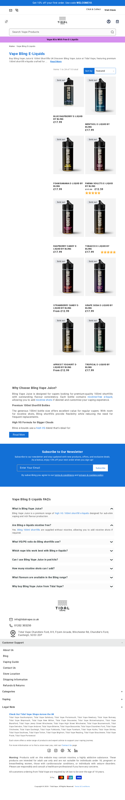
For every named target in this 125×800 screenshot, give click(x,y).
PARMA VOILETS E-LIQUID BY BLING (99, 184)
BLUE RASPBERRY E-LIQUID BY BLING (68, 117)
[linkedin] (76, 751)
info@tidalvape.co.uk (26, 619)
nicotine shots (44, 399)
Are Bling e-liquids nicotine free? (31, 525)
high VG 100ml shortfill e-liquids (72, 513)
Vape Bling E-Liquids (26, 46)
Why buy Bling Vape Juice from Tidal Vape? (38, 586)
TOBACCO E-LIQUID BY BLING (97, 247)
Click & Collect (93, 9)
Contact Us (9, 667)
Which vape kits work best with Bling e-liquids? (40, 550)
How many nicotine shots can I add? (33, 568)
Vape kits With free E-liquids (62, 39)
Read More (19, 434)
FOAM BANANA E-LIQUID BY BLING (68, 184)
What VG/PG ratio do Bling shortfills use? (36, 541)
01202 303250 (22, 625)
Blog (5, 656)
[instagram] (56, 751)
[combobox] (62, 32)
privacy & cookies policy (91, 475)
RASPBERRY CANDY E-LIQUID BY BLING (65, 247)
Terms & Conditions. (82, 786)
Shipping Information (15, 679)
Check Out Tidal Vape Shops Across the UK (31, 714)
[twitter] (69, 751)
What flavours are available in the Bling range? (40, 577)
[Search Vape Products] (112, 32)
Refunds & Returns (14, 685)
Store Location (11, 673)
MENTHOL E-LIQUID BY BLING (97, 125)
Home (11, 46)
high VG (40, 428)
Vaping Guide (11, 661)
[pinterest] (62, 751)
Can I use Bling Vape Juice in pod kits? (35, 559)
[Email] (12, 10)
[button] (6, 21)
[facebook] (49, 751)
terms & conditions (64, 475)
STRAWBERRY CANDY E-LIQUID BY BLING (66, 306)
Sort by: (89, 71)
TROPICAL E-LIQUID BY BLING (97, 365)
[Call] (18, 10)
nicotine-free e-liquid (100, 396)
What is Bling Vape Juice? (27, 508)
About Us (8, 650)
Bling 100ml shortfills (28, 530)
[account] (109, 21)
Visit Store (110, 10)
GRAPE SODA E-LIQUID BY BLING (99, 306)
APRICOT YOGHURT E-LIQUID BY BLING (65, 365)
